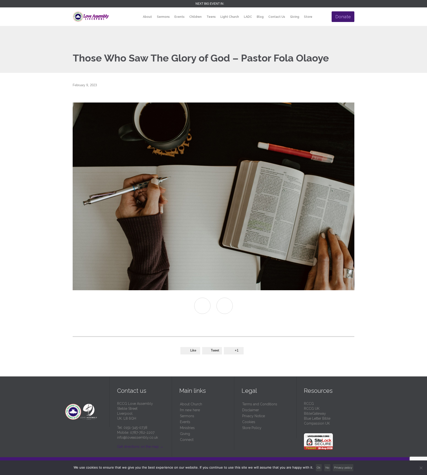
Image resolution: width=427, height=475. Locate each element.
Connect (186, 440)
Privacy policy (343, 467)
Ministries (187, 428)
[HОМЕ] (136, 17)
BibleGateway (315, 413)
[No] (420, 467)
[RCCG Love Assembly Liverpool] (91, 16)
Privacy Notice (253, 416)
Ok (318, 467)
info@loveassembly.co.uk (137, 437)
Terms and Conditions (259, 404)
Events (185, 422)
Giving (185, 434)
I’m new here (190, 410)
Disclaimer (250, 410)
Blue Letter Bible (317, 418)
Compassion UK (317, 423)
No (327, 467)
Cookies (248, 422)
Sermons (187, 416)
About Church (191, 404)
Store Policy (251, 428)
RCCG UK (312, 409)
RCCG (309, 404)
